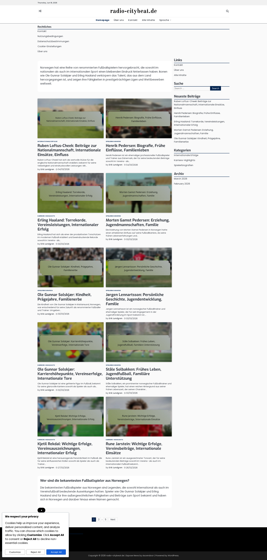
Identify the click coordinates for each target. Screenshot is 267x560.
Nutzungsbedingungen (50, 36)
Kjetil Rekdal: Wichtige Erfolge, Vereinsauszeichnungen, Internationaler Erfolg (65, 448)
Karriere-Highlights (46, 216)
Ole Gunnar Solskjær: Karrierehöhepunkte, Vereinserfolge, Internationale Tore (70, 374)
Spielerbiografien (113, 141)
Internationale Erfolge (47, 141)
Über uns (119, 20)
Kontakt (133, 20)
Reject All (36, 552)
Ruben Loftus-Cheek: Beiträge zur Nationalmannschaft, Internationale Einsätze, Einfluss (69, 150)
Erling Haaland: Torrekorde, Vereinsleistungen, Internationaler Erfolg (68, 225)
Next (112, 519)
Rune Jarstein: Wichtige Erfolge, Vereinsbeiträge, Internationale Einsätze (134, 448)
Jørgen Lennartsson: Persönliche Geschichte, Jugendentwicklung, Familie (135, 299)
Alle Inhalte (148, 20)
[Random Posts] (40, 11)
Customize (15, 552)
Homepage (102, 20)
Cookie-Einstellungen (49, 46)
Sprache (164, 20)
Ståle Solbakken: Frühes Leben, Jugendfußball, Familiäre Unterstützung (133, 374)
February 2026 (182, 183)
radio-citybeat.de (133, 11)
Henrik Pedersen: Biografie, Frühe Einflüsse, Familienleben (135, 148)
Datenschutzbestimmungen (53, 41)
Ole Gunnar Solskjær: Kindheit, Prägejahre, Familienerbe (64, 297)
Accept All (56, 552)
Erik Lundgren (47, 169)
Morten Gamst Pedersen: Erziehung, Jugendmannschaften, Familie (138, 222)
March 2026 (180, 178)
